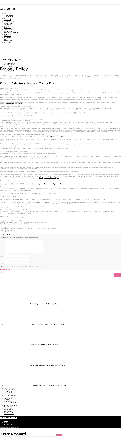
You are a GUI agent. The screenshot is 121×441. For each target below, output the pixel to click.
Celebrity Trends (8, 15)
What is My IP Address (55, 136)
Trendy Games (8, 40)
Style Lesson (7, 36)
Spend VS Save (8, 34)
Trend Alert (7, 39)
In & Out (6, 26)
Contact (6, 422)
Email (2, 259)
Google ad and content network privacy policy (49, 184)
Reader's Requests (9, 29)
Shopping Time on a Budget (11, 32)
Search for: (3, 430)
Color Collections (8, 16)
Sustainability (7, 37)
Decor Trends (7, 20)
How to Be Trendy (9, 417)
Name (2, 256)
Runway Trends (8, 31)
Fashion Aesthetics (9, 21)
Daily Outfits (7, 18)
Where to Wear (8, 42)
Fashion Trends (8, 23)
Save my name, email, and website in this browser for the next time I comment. (23, 266)
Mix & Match (7, 28)
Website (2, 263)
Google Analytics (9, 103)
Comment (3, 252)
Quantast (19, 103)
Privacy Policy (8, 424)
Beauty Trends (8, 13)
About (6, 421)
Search (2, 272)
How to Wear (7, 24)
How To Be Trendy (11, 60)
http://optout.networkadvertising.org (49, 178)
